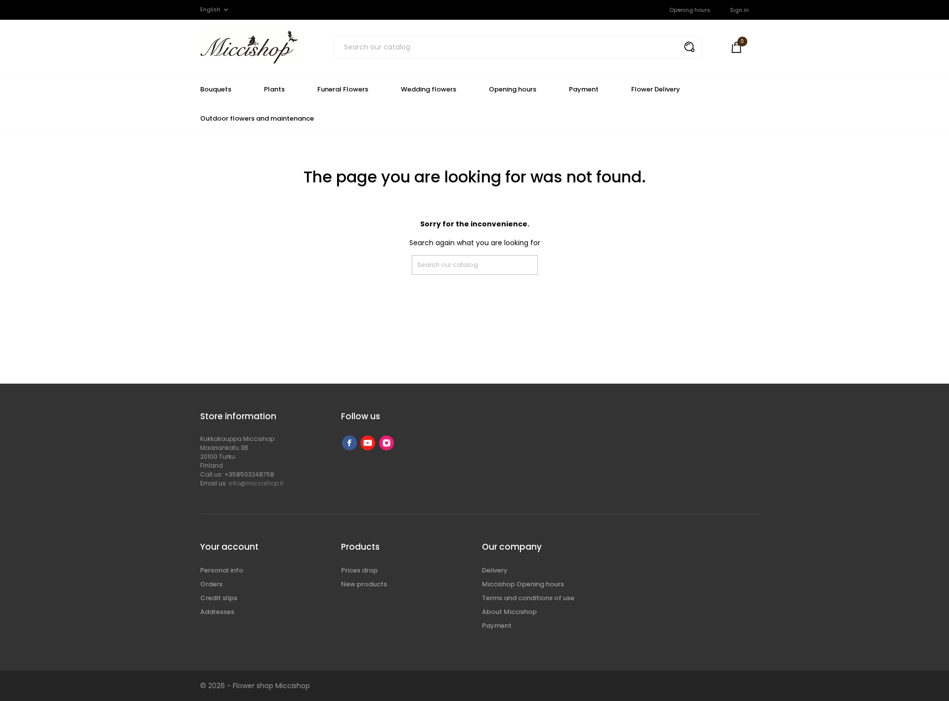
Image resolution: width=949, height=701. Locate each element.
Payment (584, 89)
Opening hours (689, 10)
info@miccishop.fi (256, 483)
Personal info (221, 570)
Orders (211, 584)
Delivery (495, 570)
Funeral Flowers (342, 89)
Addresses (217, 611)
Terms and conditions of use (528, 598)
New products (364, 584)
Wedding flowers (428, 89)
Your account (229, 547)
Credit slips (218, 598)
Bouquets (215, 89)
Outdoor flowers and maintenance (257, 118)
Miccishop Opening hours (523, 584)
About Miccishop (509, 611)
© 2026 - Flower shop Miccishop (255, 686)
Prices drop (359, 570)
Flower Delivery (655, 89)
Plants (274, 89)
